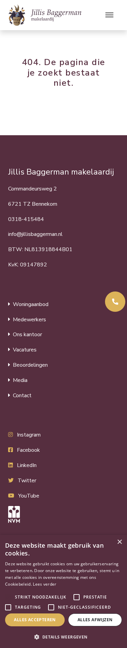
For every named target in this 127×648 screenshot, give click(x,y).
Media (20, 380)
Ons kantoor (27, 334)
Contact (22, 395)
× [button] (119, 542)
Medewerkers (29, 319)
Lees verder (44, 584)
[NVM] (63, 514)
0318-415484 (26, 219)
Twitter (27, 480)
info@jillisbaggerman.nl (35, 234)
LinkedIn (27, 465)
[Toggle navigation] (109, 14)
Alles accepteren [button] (35, 620)
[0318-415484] (115, 301)
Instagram (29, 435)
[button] (8, 597)
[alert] (63, 591)
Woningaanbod (30, 304)
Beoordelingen (30, 365)
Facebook (28, 450)
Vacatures (25, 349)
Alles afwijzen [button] (95, 620)
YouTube (28, 496)
